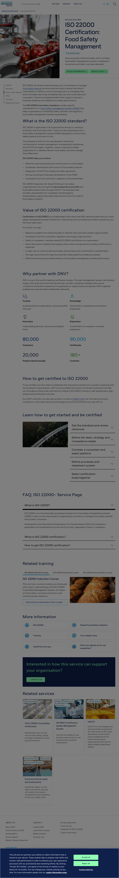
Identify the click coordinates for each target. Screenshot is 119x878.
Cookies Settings (86, 870)
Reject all (86, 863)
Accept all (86, 857)
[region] (59, 863)
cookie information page (56, 872)
